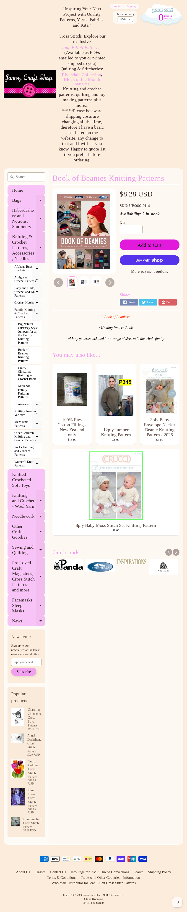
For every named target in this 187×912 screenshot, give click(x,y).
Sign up (132, 6)
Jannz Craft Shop (92, 895)
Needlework (28, 517)
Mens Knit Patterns (28, 424)
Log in (116, 6)
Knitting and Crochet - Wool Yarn (28, 501)
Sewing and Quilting (28, 550)
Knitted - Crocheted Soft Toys (21, 480)
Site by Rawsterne (93, 898)
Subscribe (24, 672)
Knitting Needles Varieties (28, 413)
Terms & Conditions (61, 877)
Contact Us (58, 872)
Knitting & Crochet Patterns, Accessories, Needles (28, 247)
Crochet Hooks (28, 303)
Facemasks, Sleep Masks (28, 605)
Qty (122, 222)
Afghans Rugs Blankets (28, 269)
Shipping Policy (159, 872)
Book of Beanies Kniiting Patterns (23, 355)
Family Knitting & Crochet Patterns (28, 313)
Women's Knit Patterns (28, 464)
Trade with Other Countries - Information (110, 877)
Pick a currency (125, 14)
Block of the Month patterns (82, 81)
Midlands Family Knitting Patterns (24, 391)
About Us (23, 872)
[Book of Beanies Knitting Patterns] (72, 282)
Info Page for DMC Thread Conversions (100, 872)
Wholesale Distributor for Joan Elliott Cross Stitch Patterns (94, 883)
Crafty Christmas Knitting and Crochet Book (27, 373)
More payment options (149, 271)
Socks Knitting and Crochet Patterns (24, 451)
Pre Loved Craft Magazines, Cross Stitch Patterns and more (28, 576)
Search (138, 872)
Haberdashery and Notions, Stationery (28, 218)
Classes (40, 872)
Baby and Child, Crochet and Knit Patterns (28, 291)
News (28, 622)
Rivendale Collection (81, 74)
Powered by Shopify (93, 902)
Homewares (28, 405)
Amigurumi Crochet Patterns (28, 279)
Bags (28, 201)
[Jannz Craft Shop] (30, 84)
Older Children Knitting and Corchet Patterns (28, 436)
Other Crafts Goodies (28, 532)
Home (17, 190)
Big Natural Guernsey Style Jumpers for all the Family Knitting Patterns (28, 333)
